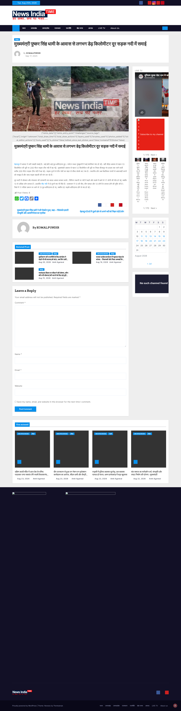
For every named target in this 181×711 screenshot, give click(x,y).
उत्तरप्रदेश (45, 28)
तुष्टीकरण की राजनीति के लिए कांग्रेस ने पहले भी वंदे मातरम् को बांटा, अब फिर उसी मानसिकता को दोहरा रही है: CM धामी (53, 259)
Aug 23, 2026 (23, 479)
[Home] (16, 28)
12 (146, 236)
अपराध (90, 28)
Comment (20, 302)
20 (150, 241)
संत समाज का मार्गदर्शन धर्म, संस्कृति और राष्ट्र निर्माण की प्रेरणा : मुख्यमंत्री (146, 473)
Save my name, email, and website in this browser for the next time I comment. (54, 402)
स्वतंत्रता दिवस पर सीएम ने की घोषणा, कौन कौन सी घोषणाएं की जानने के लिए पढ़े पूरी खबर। (53, 275)
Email (18, 370)
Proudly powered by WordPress (24, 706)
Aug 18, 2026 (102, 262)
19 (146, 241)
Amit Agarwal (58, 262)
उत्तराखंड (34, 28)
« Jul (149, 263)
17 (137, 241)
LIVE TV (101, 28)
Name (18, 354)
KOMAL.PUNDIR (33, 53)
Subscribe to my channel (151, 134)
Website (18, 386)
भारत (24, 28)
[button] (159, 28)
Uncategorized (45, 253)
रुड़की (110, 433)
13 (150, 236)
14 (155, 236)
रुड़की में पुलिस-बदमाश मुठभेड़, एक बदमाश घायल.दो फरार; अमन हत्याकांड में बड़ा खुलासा (109, 473)
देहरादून (17, 39)
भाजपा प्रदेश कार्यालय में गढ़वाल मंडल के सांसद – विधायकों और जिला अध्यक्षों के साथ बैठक (110, 259)
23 (164, 241)
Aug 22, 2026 (139, 479)
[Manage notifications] (175, 706)
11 (142, 236)
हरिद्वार (33, 433)
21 (155, 241)
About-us (115, 28)
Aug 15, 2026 (45, 278)
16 (164, 236)
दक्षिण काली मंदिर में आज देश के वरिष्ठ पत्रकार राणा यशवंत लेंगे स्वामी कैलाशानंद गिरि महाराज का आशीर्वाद (31, 474)
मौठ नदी (44, 184)
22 (159, 241)
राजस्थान (58, 28)
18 (142, 241)
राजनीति (68, 28)
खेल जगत (80, 28)
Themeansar (58, 706)
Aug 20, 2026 (45, 262)
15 (159, 236)
